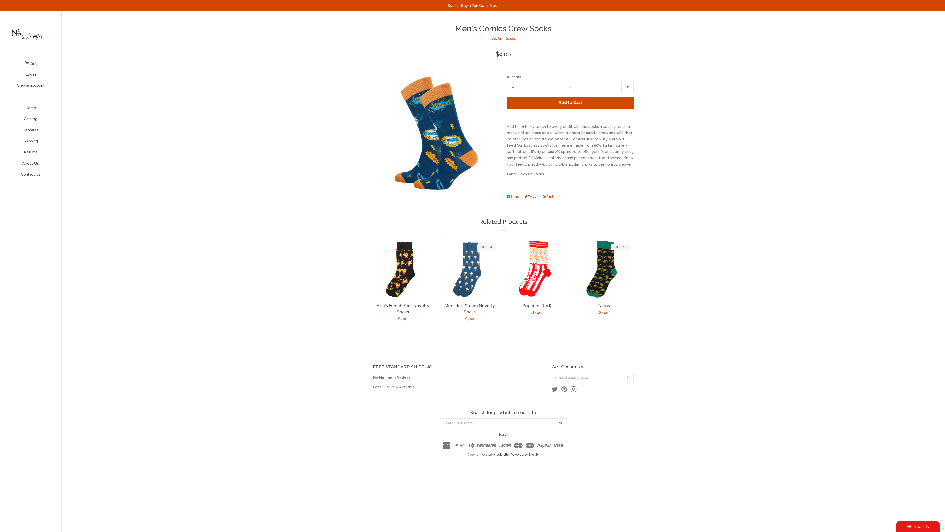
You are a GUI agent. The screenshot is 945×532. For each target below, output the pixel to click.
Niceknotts (501, 454)
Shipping (31, 141)
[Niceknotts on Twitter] (555, 390)
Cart (33, 63)
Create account (31, 85)
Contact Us (31, 174)
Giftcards (31, 130)
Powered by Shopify (525, 454)
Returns (31, 152)
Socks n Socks (503, 38)
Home (30, 108)
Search (503, 434)
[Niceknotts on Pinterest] (564, 390)
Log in (30, 74)
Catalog (30, 119)
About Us (30, 163)
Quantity (514, 77)
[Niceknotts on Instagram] (574, 390)
